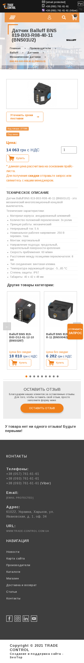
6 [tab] (46, 376)
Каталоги (13, 571)
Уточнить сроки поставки (21, 117)
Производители (40, 48)
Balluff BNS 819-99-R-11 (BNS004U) (59, 336)
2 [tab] (30, 376)
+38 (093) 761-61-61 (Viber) (61, 10)
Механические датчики (25, 56)
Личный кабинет (49, 17)
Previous (7, 326)
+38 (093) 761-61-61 (57, 6)
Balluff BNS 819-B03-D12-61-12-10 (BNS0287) (21, 337)
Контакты (13, 598)
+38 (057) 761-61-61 (22, 473)
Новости (13, 551)
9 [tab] (58, 376)
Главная (15, 48)
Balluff (14, 52)
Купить (20, 158)
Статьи (11, 591)
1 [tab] (26, 376)
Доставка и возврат (21, 585)
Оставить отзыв (42, 408)
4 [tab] (38, 376)
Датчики (33, 52)
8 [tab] (54, 376)
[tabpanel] (23, 330)
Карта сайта (15, 558)
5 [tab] (42, 376)
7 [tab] (50, 376)
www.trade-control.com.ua (27, 531)
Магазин (12, 578)
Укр (81, 8)
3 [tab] (34, 376)
